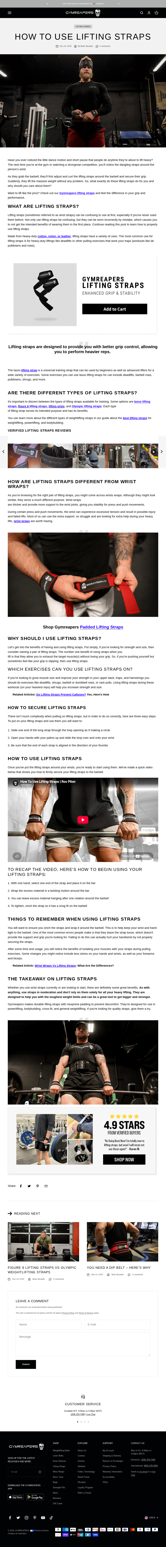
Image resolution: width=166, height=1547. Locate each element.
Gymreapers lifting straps (77, 193)
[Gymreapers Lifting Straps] (83, 1141)
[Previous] (47, 3)
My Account (108, 1450)
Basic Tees (58, 1477)
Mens (55, 1493)
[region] (83, 452)
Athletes (81, 1466)
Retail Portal (83, 1477)
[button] (24, 452)
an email (143, 1471)
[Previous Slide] (4, 452)
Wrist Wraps (58, 1471)
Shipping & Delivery (112, 1455)
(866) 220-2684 (151, 1465)
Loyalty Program (85, 1487)
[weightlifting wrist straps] (83, 575)
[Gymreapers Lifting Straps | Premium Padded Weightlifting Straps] (83, 295)
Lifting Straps (83, 26)
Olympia (81, 1482)
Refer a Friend (84, 1493)
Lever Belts (58, 1455)
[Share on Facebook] (21, 1186)
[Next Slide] (162, 452)
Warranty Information (112, 1471)
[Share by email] (46, 1186)
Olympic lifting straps (87, 406)
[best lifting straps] (83, 1062)
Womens (57, 1498)
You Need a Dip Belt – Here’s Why (119, 1267)
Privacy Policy (68, 1313)
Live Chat (90, 1414)
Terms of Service (86, 1313)
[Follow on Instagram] (26, 1518)
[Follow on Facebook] (10, 1518)
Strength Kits (59, 1487)
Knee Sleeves (59, 1461)
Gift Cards (57, 1503)
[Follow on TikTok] (51, 1518)
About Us (82, 1450)
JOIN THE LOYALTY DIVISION (83, 4)
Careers (81, 1455)
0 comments (105, 46)
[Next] (118, 3)
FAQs (105, 1482)
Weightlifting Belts (61, 1450)
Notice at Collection (17, 1533)
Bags (55, 1482)
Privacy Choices (41, 1530)
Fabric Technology (86, 1471)
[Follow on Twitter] (18, 1518)
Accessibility (109, 1477)
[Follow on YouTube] (43, 1518)
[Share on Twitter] (29, 1186)
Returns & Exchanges (113, 1461)
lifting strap (29, 370)
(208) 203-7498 (78, 1414)
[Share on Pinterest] (37, 1186)
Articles (81, 1461)
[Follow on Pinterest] (35, 1518)
